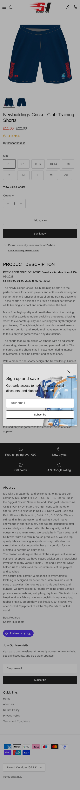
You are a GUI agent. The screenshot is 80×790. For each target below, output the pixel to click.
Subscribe (40, 414)
